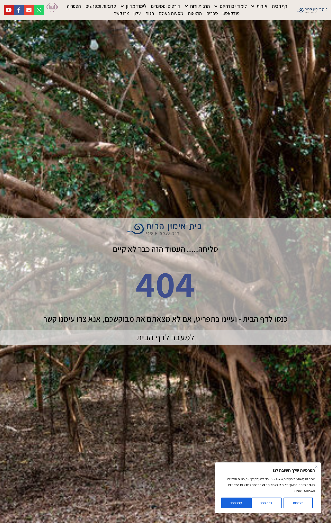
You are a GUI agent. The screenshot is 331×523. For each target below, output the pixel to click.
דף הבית (279, 6)
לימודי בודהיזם (233, 6)
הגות (149, 13)
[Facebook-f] (19, 10)
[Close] (316, 466)
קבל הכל (236, 503)
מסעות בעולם (171, 13)
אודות (262, 6)
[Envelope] (29, 10)
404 (165, 283)
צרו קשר (121, 13)
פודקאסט (231, 13)
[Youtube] (9, 10)
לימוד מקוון (136, 6)
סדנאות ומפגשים (101, 6)
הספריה (74, 6)
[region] (268, 487)
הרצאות (195, 13)
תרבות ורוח (200, 6)
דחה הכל (266, 503)
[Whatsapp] (39, 10)
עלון (137, 13)
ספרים (212, 13)
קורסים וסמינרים (165, 6)
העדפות (298, 503)
